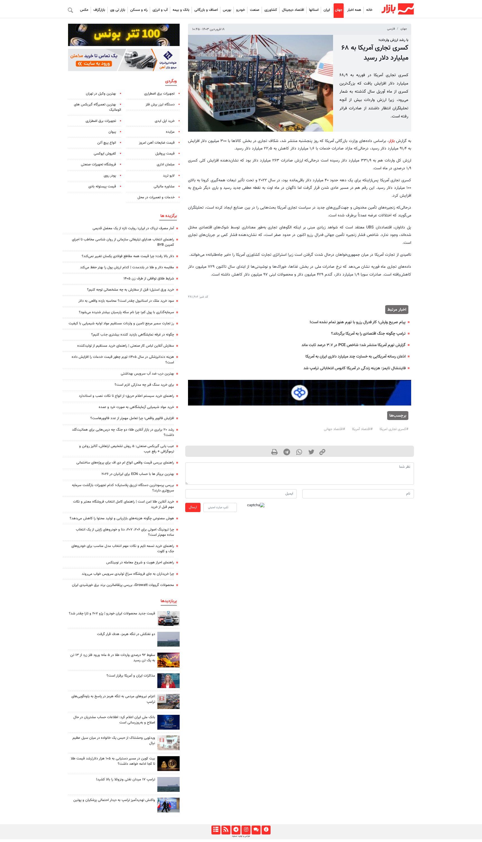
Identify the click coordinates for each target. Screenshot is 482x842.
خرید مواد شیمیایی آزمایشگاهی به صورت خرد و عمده (136, 407)
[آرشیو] (215, 830)
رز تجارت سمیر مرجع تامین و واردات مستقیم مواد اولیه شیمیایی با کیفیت (121, 323)
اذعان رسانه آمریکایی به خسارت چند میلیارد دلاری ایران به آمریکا (355, 356)
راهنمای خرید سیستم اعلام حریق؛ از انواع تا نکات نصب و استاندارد (126, 396)
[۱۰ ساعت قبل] (168, 660)
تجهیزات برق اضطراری (159, 93)
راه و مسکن (139, 10)
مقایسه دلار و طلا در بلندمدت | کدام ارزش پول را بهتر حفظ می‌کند (127, 267)
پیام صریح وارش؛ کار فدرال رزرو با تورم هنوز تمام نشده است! (358, 322)
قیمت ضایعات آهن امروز (157, 143)
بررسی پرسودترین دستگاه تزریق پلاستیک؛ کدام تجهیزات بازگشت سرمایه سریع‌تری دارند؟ (123, 487)
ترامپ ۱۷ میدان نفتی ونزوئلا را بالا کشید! (125, 779)
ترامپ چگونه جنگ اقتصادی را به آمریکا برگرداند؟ (368, 333)
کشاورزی (270, 10)
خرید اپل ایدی (165, 121)
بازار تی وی (117, 10)
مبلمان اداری (166, 164)
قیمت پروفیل (165, 153)
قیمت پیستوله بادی (102, 186)
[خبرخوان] (225, 830)
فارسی (391, 28)
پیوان (112, 132)
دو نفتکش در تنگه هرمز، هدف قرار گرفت (126, 634)
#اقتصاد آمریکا (362, 429)
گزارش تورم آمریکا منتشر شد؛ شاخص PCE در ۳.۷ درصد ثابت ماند (354, 345)
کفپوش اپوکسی (105, 153)
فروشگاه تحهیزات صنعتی (98, 164)
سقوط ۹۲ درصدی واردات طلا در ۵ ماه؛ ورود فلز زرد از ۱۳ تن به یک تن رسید (112, 657)
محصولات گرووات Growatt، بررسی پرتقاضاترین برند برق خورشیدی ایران (123, 585)
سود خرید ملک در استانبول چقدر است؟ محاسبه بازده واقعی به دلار (126, 301)
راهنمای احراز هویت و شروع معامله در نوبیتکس (140, 562)
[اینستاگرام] (245, 830)
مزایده (170, 132)
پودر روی (110, 175)
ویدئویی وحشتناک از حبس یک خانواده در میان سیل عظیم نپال (114, 740)
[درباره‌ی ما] (265, 830)
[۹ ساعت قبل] (168, 784)
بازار (392, 141)
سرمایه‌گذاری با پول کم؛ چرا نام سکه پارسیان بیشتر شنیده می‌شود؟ (126, 312)
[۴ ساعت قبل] (168, 742)
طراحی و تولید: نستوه (241, 836)
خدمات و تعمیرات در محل (156, 197)
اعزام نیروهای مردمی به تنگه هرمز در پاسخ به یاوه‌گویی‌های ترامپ (113, 699)
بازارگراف (99, 10)
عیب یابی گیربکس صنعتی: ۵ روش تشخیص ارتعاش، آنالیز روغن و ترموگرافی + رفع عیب (126, 448)
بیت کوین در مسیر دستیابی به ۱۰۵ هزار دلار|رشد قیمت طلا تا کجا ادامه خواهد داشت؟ (113, 761)
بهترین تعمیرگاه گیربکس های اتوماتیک (97, 107)
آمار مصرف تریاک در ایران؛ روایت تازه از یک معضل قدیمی (133, 228)
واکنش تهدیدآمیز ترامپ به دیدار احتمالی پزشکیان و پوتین (114, 800)
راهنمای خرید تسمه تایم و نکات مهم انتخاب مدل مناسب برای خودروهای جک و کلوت (122, 548)
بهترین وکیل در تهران (101, 93)
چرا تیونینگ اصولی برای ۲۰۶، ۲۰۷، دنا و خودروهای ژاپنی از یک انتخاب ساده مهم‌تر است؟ (125, 532)
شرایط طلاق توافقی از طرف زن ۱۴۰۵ (149, 278)
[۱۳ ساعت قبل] (168, 763)
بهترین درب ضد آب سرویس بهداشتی (147, 374)
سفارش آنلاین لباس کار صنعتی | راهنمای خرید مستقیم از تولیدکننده (125, 346)
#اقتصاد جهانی (334, 429)
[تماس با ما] (255, 830)
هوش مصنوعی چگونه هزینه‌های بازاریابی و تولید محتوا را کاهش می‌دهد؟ (122, 518)
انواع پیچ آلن (106, 143)
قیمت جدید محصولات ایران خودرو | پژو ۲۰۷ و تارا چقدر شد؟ (112, 613)
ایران (327, 10)
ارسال (193, 507)
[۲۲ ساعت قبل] (168, 722)
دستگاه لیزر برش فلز (160, 104)
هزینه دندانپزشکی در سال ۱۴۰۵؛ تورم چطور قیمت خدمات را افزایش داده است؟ (123, 359)
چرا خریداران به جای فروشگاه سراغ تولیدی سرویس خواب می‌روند (128, 574)
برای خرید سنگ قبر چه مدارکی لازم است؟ (144, 385)
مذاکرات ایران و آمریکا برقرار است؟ (131, 676)
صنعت (254, 10)
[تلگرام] (235, 830)
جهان (338, 10)
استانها (314, 10)
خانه (369, 10)
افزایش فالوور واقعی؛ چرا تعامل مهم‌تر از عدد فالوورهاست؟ (132, 418)
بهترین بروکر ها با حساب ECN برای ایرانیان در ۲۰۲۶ (138, 474)
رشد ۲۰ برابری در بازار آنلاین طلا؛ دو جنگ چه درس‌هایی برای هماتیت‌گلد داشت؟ (123, 432)
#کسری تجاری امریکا (394, 429)
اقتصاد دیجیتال (293, 10)
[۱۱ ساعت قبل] (168, 618)
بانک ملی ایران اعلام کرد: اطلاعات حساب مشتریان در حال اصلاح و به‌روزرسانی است (114, 720)
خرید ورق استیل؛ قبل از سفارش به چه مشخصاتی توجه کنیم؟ (130, 290)
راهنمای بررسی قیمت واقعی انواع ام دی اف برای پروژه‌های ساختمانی (125, 462)
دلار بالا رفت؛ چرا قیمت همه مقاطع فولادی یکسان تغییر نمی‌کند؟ (128, 256)
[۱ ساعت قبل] (168, 701)
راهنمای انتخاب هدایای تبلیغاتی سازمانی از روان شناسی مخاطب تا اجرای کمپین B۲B (123, 242)
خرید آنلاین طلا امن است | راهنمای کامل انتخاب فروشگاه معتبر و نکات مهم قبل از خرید (123, 504)
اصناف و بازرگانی (206, 10)
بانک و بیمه (181, 10)
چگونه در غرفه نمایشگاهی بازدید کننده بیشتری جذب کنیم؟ (132, 334)
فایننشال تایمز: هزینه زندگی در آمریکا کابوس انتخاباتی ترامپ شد (354, 368)
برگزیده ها (168, 216)
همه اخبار (354, 10)
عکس (84, 10)
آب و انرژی (160, 10)
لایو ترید (169, 175)
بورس (227, 10)
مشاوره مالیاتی (164, 186)
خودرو (240, 10)
